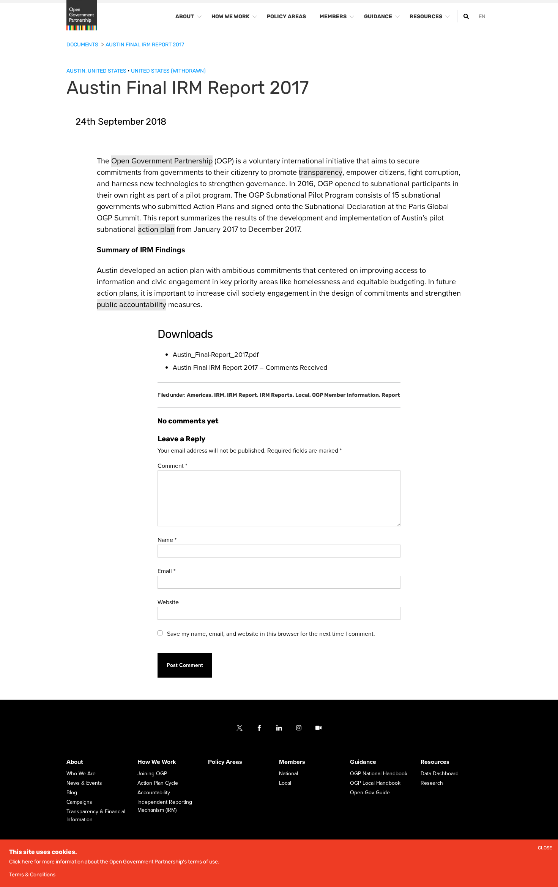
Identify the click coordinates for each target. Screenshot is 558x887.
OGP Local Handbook (375, 783)
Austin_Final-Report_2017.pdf (216, 354)
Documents (82, 44)
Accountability (153, 793)
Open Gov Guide (370, 793)
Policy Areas (225, 762)
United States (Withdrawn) (168, 71)
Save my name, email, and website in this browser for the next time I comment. (271, 634)
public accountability (131, 304)
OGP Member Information (346, 395)
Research (432, 783)
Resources (435, 762)
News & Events (84, 783)
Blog (71, 793)
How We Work (156, 762)
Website (168, 602)
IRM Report (243, 395)
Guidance (363, 762)
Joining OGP (152, 774)
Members (292, 762)
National (288, 774)
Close (545, 848)
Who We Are (81, 774)
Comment (172, 466)
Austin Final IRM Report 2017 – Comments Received (250, 367)
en (482, 16)
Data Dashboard (440, 774)
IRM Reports (277, 395)
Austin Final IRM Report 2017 (145, 44)
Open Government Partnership (162, 161)
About (74, 762)
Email (166, 571)
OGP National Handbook (378, 774)
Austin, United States (97, 71)
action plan (156, 229)
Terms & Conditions (32, 874)
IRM (220, 395)
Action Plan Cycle (157, 783)
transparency (320, 172)
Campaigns (79, 802)
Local (303, 395)
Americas (200, 395)
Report (390, 395)
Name (167, 540)
